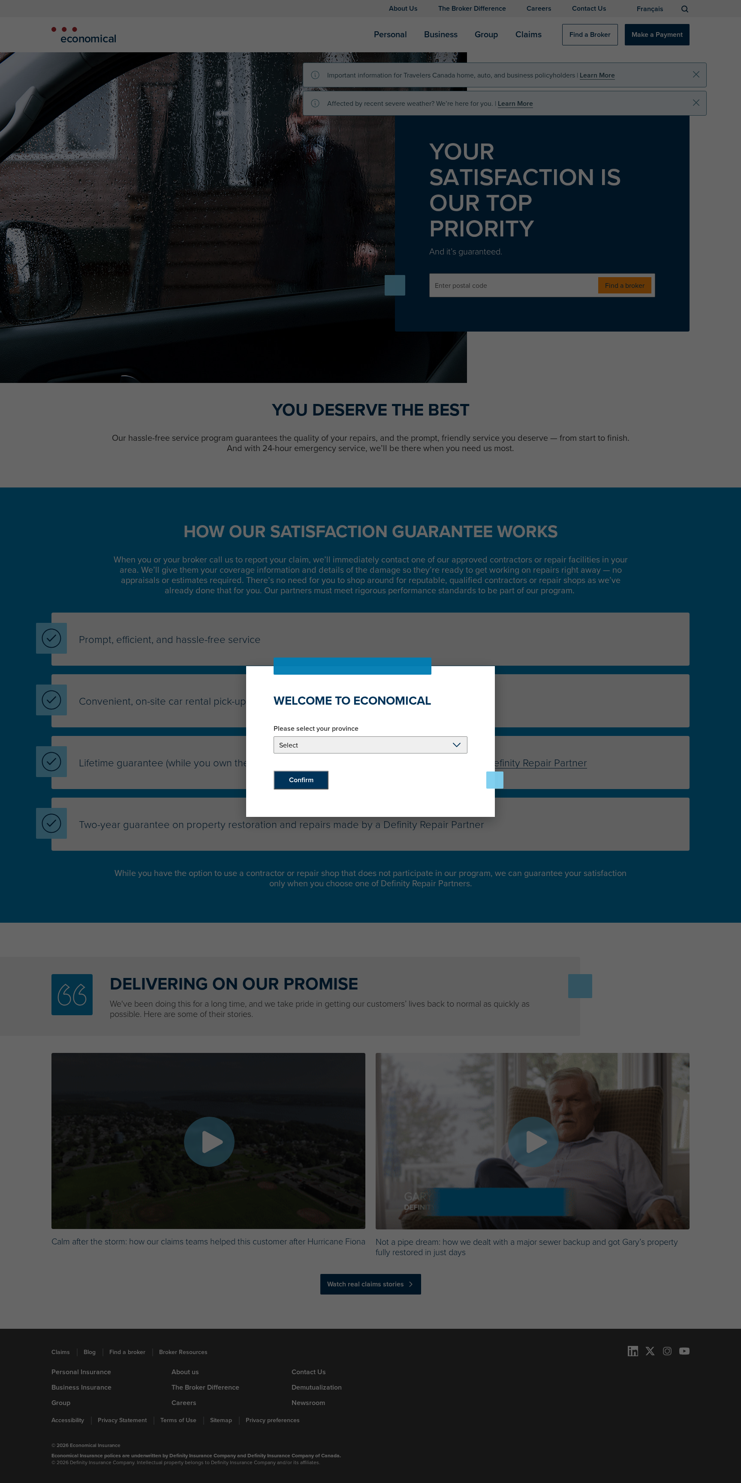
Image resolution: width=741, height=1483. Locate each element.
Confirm (301, 780)
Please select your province (316, 728)
